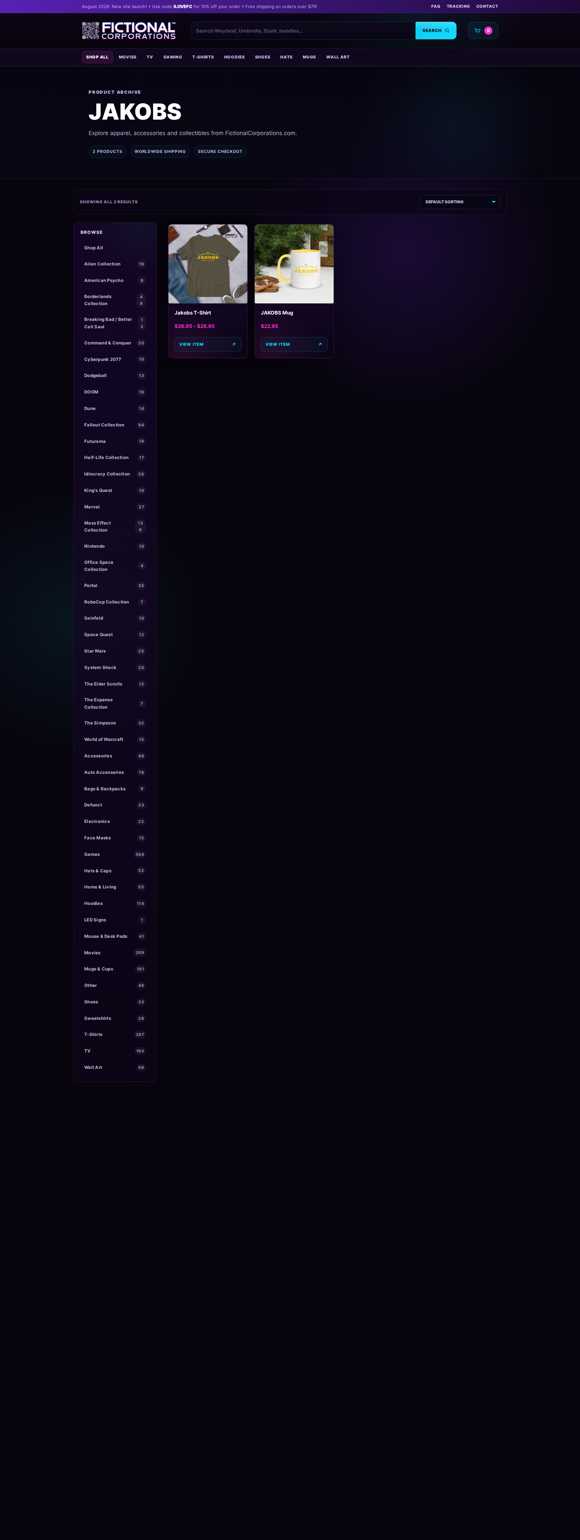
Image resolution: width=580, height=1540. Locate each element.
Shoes (263, 56)
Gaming (172, 56)
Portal (114, 585)
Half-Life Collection (114, 457)
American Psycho (113, 280)
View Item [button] (277, 344)
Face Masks (114, 837)
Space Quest (114, 634)
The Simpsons (114, 722)
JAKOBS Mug (277, 312)
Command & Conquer (114, 342)
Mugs (309, 56)
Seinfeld (114, 618)
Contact (487, 6)
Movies (128, 56)
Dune (114, 408)
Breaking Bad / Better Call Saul (113, 323)
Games (114, 854)
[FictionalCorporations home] (129, 30)
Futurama (114, 441)
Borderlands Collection (113, 300)
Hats (286, 56)
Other (114, 985)
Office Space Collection (113, 565)
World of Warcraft (114, 739)
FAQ (435, 6)
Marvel (114, 506)
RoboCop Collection (113, 602)
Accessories (114, 755)
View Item (191, 344)
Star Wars (114, 651)
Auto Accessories (114, 772)
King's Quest (114, 490)
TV (150, 56)
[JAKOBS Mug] (294, 263)
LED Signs (113, 919)
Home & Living (114, 886)
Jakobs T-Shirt (193, 312)
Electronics (114, 821)
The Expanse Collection (113, 703)
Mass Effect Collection (113, 526)
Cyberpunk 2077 (114, 359)
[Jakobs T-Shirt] (207, 263)
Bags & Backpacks (113, 788)
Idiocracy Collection (114, 473)
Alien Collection (114, 263)
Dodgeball (114, 375)
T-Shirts (203, 56)
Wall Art (338, 56)
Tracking (458, 6)
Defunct (114, 804)
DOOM (114, 391)
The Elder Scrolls (114, 683)
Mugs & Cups (114, 968)
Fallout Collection (114, 424)
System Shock (114, 667)
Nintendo (114, 546)
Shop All (97, 56)
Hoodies (234, 56)
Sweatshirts (114, 1018)
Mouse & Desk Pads (114, 936)
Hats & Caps (114, 870)
